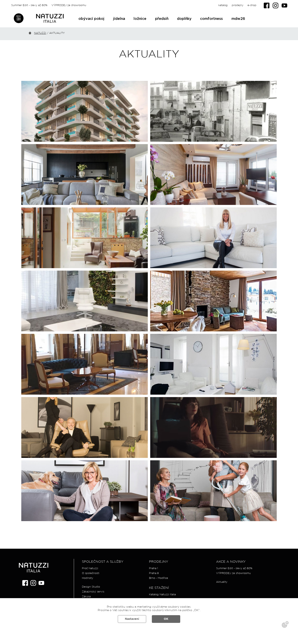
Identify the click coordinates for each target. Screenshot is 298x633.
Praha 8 (154, 573)
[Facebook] (266, 5)
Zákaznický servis (93, 591)
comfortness (211, 19)
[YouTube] (284, 5)
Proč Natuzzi (90, 568)
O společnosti (90, 573)
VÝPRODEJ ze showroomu (68, 5)
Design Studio (91, 587)
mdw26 (238, 19)
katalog (223, 5)
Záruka (86, 596)
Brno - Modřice (158, 578)
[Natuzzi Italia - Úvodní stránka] (50, 18)
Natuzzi (40, 33)
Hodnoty (87, 578)
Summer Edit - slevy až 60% (29, 5)
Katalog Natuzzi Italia (162, 594)
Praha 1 (153, 568)
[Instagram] (275, 5)
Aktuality (221, 582)
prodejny (237, 5)
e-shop (252, 5)
